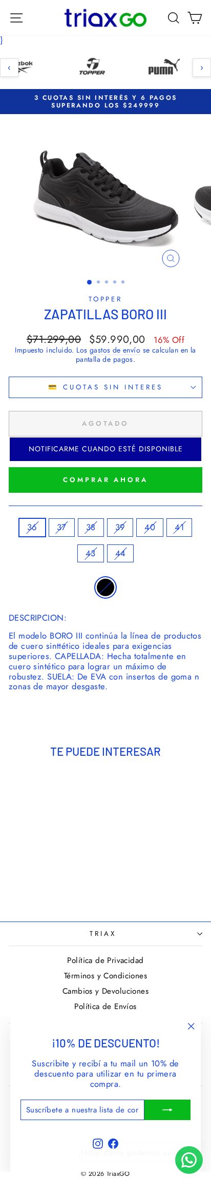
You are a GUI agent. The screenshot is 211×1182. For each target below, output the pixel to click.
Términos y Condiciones (105, 975)
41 (179, 527)
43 (91, 553)
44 (120, 553)
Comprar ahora (105, 480)
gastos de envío (115, 350)
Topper (106, 299)
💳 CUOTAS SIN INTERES (105, 387)
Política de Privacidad (105, 960)
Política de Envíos (105, 1006)
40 (149, 527)
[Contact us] (189, 1160)
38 (91, 527)
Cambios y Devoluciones (105, 991)
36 (32, 527)
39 (120, 527)
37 (62, 527)
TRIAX (103, 933)
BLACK (105, 587)
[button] (105, 449)
